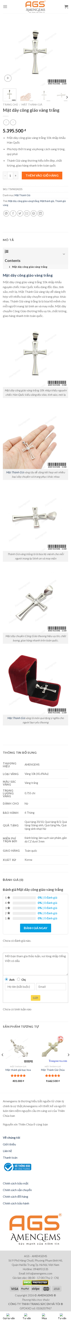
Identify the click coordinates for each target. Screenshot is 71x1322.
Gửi (35, 997)
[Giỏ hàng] (66, 6)
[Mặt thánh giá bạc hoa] (18, 1048)
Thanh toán (10, 1157)
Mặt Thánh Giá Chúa (53, 1069)
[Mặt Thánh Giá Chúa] (52, 1048)
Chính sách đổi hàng (15, 1196)
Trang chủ (10, 104)
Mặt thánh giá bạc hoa (18, 1069)
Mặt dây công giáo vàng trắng (23, 201)
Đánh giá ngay (35, 928)
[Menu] (5, 6)
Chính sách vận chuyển (17, 1190)
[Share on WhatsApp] (6, 213)
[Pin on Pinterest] (33, 213)
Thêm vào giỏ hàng (42, 175)
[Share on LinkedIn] (40, 213)
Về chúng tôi (11, 1137)
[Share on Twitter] (20, 213)
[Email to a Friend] (27, 213)
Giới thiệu (9, 1144)
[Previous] (8, 53)
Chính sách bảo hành (16, 1203)
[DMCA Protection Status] (35, 1282)
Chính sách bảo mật (15, 1183)
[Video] (8, 78)
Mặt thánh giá (47, 201)
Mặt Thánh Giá (32, 104)
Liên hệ (7, 1151)
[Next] (62, 53)
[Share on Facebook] (13, 213)
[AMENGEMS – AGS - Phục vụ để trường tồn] (35, 6)
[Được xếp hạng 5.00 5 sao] (18, 1076)
